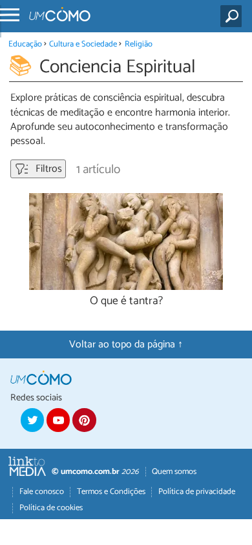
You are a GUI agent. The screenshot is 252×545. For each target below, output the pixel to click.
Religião (138, 44)
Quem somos (174, 472)
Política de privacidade (196, 492)
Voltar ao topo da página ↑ (126, 344)
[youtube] (58, 419)
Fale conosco (41, 492)
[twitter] (32, 419)
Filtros (47, 169)
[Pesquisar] (234, 16)
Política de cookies (51, 508)
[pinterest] (84, 419)
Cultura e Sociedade (83, 44)
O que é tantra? (126, 301)
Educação (25, 44)
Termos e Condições (111, 492)
